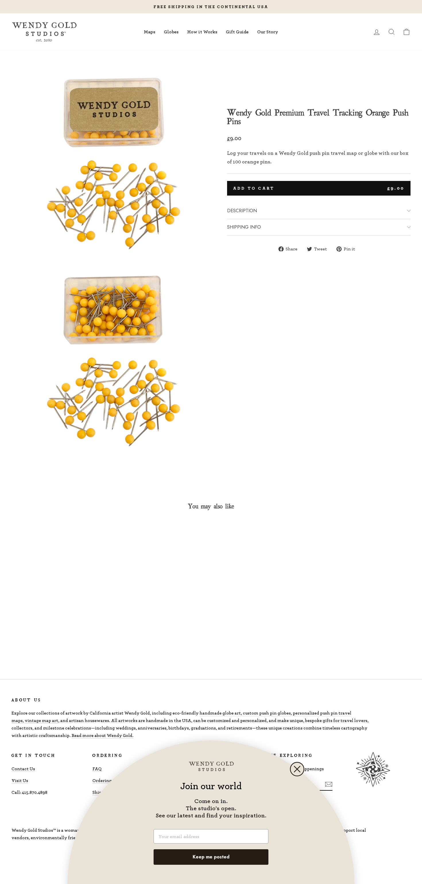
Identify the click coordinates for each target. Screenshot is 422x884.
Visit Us (19, 780)
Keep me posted (211, 857)
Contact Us (23, 768)
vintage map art (41, 720)
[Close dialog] (297, 769)
